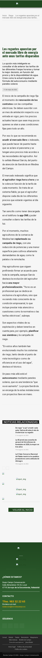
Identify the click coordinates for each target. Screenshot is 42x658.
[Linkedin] (28, 410)
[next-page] (7, 468)
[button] (5, 4)
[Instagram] (10, 625)
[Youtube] (16, 625)
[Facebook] (12, 410)
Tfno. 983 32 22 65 (13, 601)
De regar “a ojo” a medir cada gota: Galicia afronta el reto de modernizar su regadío (27, 430)
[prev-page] (3, 468)
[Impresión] (39, 410)
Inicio (4, 15)
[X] (17, 410)
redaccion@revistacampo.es (13, 607)
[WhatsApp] (22, 410)
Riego (11, 15)
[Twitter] (22, 625)
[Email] (33, 410)
